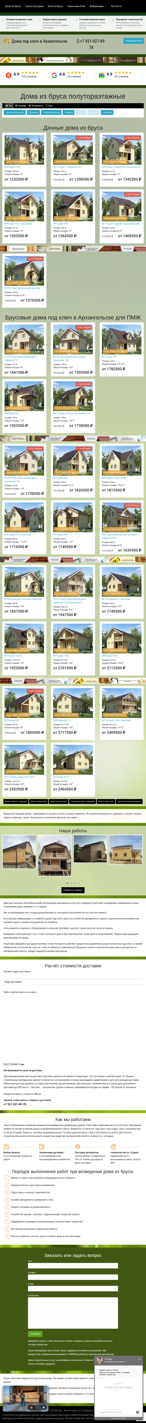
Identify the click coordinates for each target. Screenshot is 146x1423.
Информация (97, 6)
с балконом (33, 112)
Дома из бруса (13, 6)
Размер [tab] (21, 105)
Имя (30, 1261)
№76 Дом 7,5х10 (13, 655)
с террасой (107, 112)
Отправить (35, 1334)
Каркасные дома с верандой (82, 801)
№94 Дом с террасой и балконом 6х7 (121, 167)
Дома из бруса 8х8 (38, 801)
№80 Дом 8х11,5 (62, 720)
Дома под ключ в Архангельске (39, 41)
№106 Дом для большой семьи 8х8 (23, 599)
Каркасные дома (34, 6)
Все (50, 105)
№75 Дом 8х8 (60, 534)
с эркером (68, 112)
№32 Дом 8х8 (60, 478)
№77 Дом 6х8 (60, 223)
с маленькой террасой (15, 112)
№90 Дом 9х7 (12, 413)
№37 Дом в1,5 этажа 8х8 (18, 534)
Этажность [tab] (37, 105)
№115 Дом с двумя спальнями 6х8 (120, 223)
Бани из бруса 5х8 (106, 801)
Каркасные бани (76, 6)
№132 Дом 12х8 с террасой (116, 720)
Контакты (116, 6)
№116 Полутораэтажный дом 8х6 (22, 288)
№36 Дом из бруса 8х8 (114, 478)
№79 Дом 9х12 (61, 777)
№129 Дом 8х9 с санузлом (116, 599)
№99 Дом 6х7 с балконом (18, 223)
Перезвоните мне (134, 41)
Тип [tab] (10, 105)
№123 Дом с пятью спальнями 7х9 (71, 413)
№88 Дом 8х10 (110, 655)
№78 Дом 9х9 (12, 720)
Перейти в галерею (73, 890)
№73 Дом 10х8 (61, 655)
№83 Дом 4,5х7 (13, 167)
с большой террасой (51, 112)
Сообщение (33, 1295)
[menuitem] (13, 6)
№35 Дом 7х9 (109, 356)
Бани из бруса (55, 6)
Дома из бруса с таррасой (16, 801)
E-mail (30, 1284)
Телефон (32, 1272)
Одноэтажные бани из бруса (129, 801)
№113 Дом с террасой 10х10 (20, 777)
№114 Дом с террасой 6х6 (67, 167)
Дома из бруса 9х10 (58, 801)
